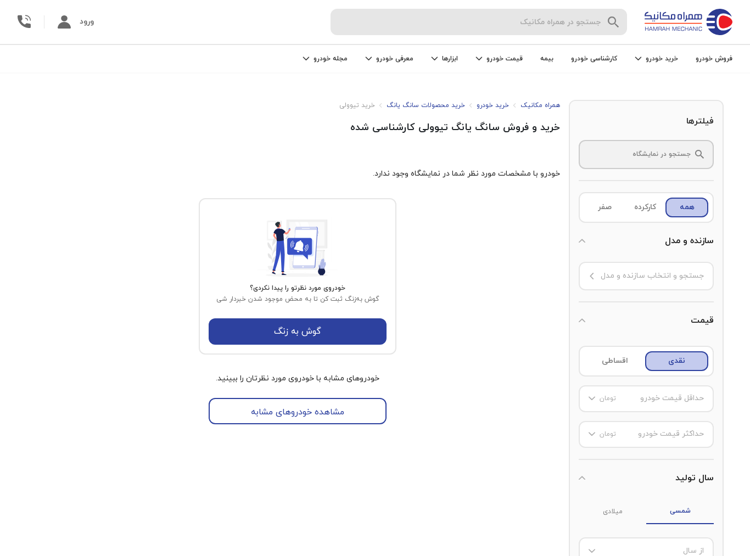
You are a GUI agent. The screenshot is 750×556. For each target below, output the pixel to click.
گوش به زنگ (297, 331)
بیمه (546, 58)
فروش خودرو (714, 58)
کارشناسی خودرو (594, 58)
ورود (87, 21)
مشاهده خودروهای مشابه (297, 412)
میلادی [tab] (613, 511)
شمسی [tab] (680, 511)
